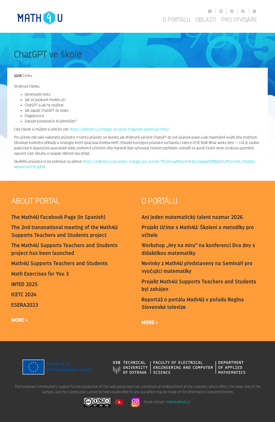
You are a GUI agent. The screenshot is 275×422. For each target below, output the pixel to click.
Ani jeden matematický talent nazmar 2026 (192, 217)
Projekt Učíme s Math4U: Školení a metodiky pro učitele (198, 231)
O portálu (176, 19)
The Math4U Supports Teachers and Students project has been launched (64, 249)
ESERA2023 (24, 305)
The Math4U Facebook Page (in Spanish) (58, 217)
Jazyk (18, 75)
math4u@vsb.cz (178, 402)
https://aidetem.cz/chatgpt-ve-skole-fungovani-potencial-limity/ (120, 129)
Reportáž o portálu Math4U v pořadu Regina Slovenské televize (193, 303)
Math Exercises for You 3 (40, 273)
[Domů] (45, 17)
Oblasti (206, 19)
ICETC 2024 (23, 294)
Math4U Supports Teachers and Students (59, 263)
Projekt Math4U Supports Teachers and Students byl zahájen (199, 285)
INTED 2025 (24, 284)
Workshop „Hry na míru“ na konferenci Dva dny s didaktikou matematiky (199, 249)
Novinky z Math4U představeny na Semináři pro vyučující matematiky (197, 267)
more (18, 320)
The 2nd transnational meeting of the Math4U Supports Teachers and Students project (64, 231)
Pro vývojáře (239, 19)
